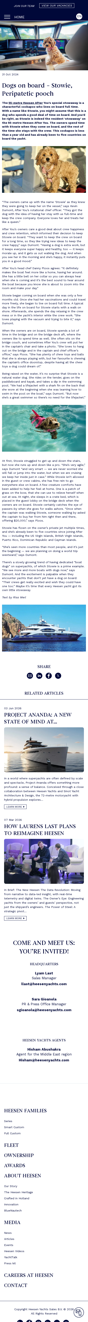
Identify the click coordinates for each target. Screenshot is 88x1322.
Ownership (19, 1155)
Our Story (10, 1186)
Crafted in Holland (16, 1198)
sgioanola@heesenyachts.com (44, 1010)
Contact (15, 1285)
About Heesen (22, 1176)
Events (8, 1245)
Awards (14, 1166)
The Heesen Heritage (18, 1192)
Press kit (10, 1263)
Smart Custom (14, 1127)
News (8, 1232)
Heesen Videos (14, 1251)
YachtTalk (10, 1257)
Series (8, 1121)
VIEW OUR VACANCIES (57, 5)
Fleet (11, 1145)
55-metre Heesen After (26, 102)
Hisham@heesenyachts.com (44, 1060)
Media (12, 1222)
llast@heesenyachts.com (44, 984)
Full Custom (12, 1133)
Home (19, 17)
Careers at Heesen (28, 1275)
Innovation (11, 1204)
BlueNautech (13, 1210)
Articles (9, 1239)
